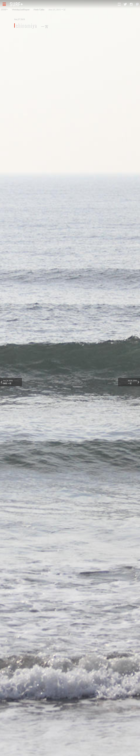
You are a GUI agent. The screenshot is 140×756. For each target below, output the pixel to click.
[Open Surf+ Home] (17, 4)
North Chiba (38, 9)
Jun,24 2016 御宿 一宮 (8, 382)
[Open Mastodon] (137, 4)
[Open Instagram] (131, 4)
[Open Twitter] (125, 4)
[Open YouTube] (119, 4)
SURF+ (4, 9)
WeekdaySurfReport (20, 9)
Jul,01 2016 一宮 (132, 382)
